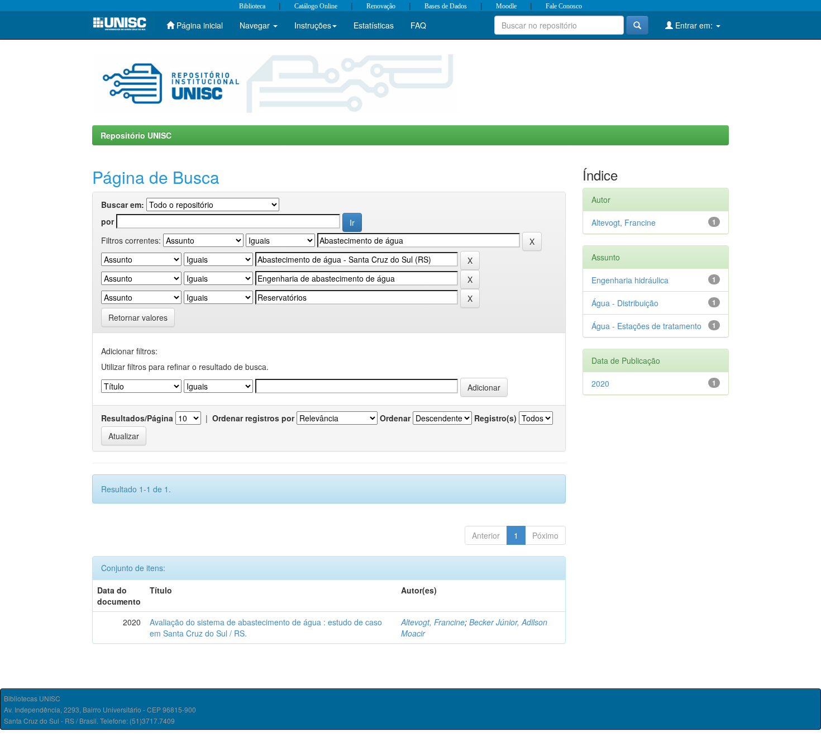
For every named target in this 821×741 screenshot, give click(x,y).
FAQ (418, 25)
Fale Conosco (564, 6)
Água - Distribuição (624, 302)
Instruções (312, 25)
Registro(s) (495, 418)
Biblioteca (252, 6)
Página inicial (198, 25)
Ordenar (395, 418)
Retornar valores (138, 317)
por (107, 221)
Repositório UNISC (136, 135)
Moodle (506, 6)
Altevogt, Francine (433, 622)
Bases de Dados (445, 6)
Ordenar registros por (253, 418)
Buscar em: (122, 204)
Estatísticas (374, 25)
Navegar (256, 25)
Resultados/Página (137, 418)
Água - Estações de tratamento (646, 325)
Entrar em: (694, 25)
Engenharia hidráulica (630, 280)
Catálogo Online (315, 6)
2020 (600, 383)
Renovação (380, 6)
